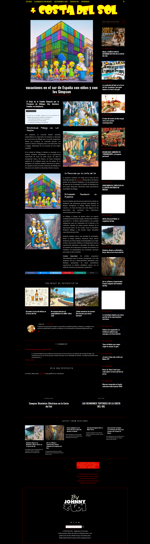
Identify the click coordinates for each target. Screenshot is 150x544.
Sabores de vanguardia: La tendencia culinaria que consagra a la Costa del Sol (111, 331)
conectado (42, 373)
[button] (123, 22)
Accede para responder (29, 360)
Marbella (79, 180)
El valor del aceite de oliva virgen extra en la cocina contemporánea (113, 120)
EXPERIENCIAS (85, 1)
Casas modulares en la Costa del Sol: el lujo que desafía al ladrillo (74, 429)
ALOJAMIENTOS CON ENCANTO (43, 1)
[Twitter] (71, 522)
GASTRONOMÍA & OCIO (61, 1)
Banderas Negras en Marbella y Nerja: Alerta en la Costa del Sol (112, 251)
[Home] (79, 522)
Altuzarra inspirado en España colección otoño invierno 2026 (112, 385)
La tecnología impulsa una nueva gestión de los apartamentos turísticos (113, 317)
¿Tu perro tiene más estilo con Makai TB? (112, 358)
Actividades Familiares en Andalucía (38, 122)
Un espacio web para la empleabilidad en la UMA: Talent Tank (61, 313)
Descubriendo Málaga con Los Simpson (39, 119)
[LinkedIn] (76, 522)
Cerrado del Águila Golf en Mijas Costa (95, 429)
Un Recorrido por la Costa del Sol (37, 120)
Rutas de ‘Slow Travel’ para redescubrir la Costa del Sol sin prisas (112, 371)
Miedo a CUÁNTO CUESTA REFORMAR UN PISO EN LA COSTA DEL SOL (113, 53)
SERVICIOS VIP (74, 1)
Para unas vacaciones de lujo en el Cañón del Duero (38, 349)
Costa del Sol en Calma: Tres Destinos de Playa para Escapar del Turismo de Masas (115, 430)
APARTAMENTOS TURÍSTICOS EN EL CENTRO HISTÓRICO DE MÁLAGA (113, 187)
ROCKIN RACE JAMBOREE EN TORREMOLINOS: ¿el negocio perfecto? (111, 154)
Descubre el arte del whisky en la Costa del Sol (36, 312)
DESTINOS (29, 1)
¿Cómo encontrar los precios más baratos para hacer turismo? (85, 313)
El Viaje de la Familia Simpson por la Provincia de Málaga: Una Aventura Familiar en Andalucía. (43, 116)
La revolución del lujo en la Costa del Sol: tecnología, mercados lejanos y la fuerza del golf (113, 87)
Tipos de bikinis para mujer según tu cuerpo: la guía (111, 345)
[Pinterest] (74, 522)
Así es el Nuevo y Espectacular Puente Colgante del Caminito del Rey (112, 283)
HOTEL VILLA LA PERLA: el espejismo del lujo (110, 220)
